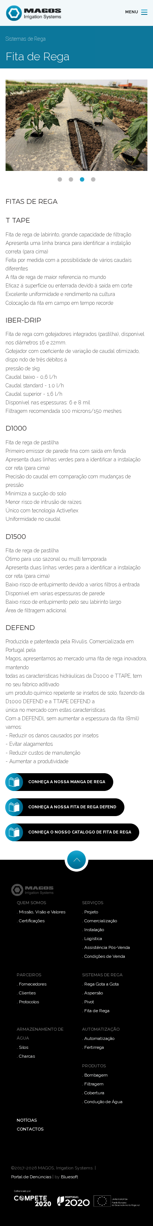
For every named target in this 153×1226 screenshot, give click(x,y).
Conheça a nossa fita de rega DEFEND (72, 807)
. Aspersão (92, 993)
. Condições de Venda (103, 956)
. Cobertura (93, 1092)
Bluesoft (69, 1176)
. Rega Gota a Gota (100, 984)
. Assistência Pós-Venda (106, 947)
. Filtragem (93, 1084)
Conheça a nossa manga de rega (66, 781)
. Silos (22, 1047)
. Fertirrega (93, 1047)
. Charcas (26, 1056)
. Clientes (26, 993)
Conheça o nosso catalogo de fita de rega (79, 832)
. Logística (92, 938)
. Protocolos (28, 1001)
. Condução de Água (102, 1101)
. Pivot (88, 1001)
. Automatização (98, 1038)
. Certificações (31, 920)
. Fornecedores (31, 984)
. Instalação (93, 929)
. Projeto (90, 912)
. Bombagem (95, 1075)
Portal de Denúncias (31, 1176)
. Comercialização (99, 920)
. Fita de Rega (96, 1010)
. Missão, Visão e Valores (41, 912)
